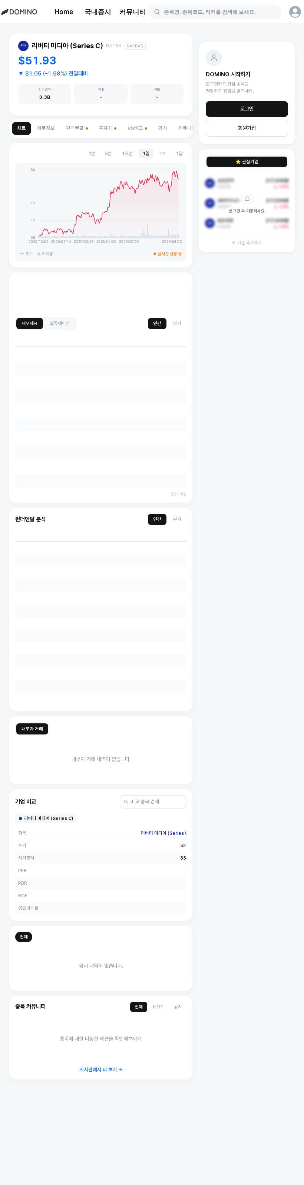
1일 (145, 153)
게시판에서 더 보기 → (101, 1070)
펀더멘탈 (75, 128)
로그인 (247, 109)
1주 (162, 153)
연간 (157, 323)
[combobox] (219, 12)
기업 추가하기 (250, 242)
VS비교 (135, 128)
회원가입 (247, 128)
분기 (177, 323)
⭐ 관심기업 (246, 161)
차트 (21, 128)
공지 (178, 1007)
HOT (158, 1007)
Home (63, 12)
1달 (179, 153)
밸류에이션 (60, 323)
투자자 (105, 128)
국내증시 (98, 12)
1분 (91, 153)
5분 (108, 153)
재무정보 (46, 128)
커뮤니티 (132, 12)
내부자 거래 (32, 729)
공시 (162, 128)
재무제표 (30, 323)
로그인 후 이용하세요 (247, 211)
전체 (24, 937)
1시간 (127, 153)
